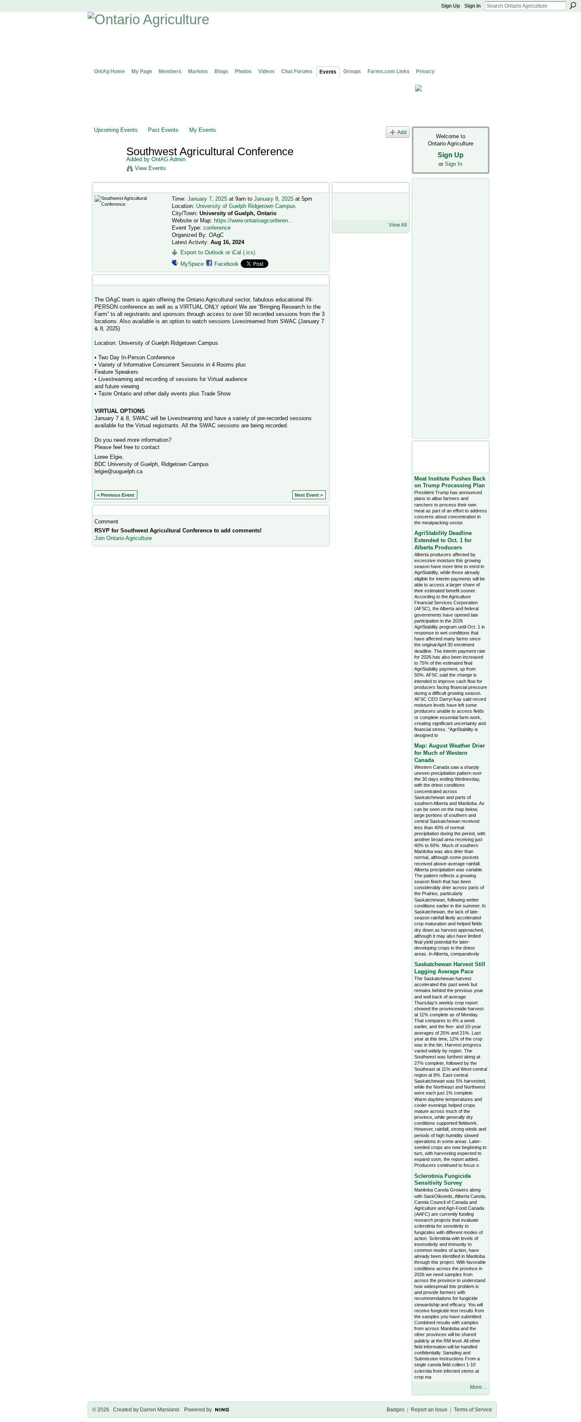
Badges (395, 1410)
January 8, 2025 (273, 199)
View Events (150, 168)
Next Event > (309, 495)
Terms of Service (473, 1410)
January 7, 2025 (207, 199)
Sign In (472, 6)
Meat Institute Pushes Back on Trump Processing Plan (449, 482)
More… (478, 1387)
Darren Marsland (159, 1410)
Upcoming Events (116, 130)
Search (573, 5)
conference (217, 228)
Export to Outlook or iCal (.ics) (217, 252)
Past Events (163, 130)
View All (398, 225)
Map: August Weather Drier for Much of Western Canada (449, 752)
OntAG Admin (168, 159)
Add (402, 132)
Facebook (226, 264)
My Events (202, 130)
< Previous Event (115, 495)
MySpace (192, 264)
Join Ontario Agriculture (123, 538)
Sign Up (450, 6)
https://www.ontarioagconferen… (253, 220)
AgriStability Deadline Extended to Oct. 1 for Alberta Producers (443, 540)
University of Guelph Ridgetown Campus (246, 206)
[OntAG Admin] (107, 169)
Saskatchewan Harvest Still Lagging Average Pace (449, 968)
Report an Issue (429, 1410)
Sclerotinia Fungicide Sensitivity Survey (442, 1179)
